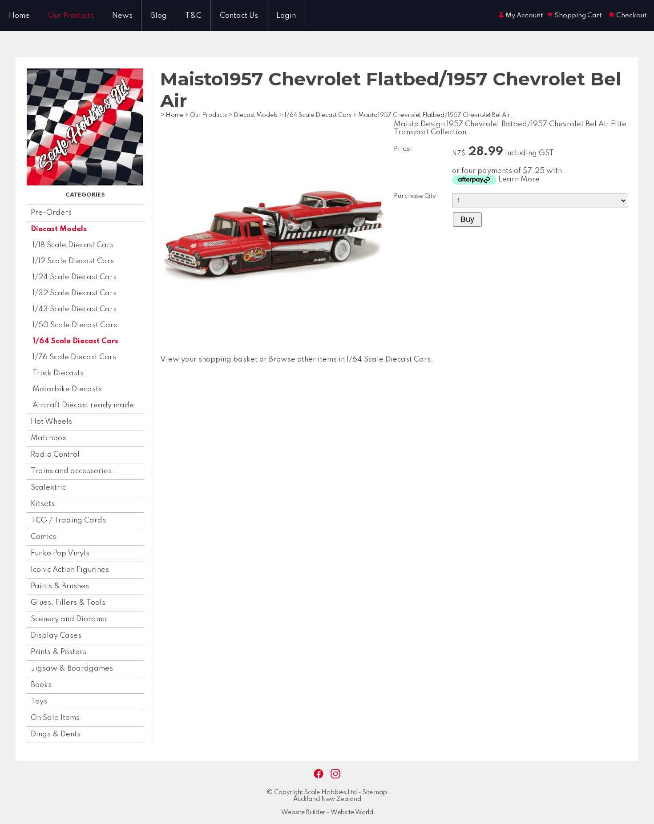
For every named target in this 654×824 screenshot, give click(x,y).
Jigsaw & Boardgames (72, 668)
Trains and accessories (71, 471)
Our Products (71, 16)
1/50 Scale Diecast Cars (74, 325)
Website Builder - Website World (327, 812)
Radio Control (55, 454)
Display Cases (56, 635)
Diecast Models (59, 229)
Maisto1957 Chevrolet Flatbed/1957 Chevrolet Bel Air (434, 115)
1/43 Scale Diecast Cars (74, 309)
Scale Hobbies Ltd (330, 792)
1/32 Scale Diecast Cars (74, 293)
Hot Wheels (51, 422)
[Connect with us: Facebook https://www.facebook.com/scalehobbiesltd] (318, 774)
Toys (39, 701)
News (122, 16)
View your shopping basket (209, 359)
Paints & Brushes (60, 586)
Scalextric (48, 487)
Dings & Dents (56, 734)
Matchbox (48, 438)
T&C (193, 16)
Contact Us (239, 16)
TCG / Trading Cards (68, 520)
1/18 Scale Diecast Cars (72, 245)
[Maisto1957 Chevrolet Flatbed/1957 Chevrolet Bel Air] (272, 342)
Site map (375, 792)
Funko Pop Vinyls (60, 553)
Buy (467, 219)
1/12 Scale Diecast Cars (73, 261)
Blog (159, 16)
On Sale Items (55, 718)
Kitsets (43, 504)
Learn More (519, 179)
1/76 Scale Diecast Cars (74, 357)
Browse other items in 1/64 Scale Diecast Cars (350, 359)
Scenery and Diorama (69, 619)
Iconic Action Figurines (70, 570)
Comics (43, 537)
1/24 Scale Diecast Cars (74, 277)
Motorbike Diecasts (67, 389)
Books (41, 685)
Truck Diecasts (58, 373)
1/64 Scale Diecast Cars (75, 341)
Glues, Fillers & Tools (68, 603)
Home (19, 16)
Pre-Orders (51, 213)
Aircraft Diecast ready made (83, 405)
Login (286, 16)
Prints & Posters (58, 652)
